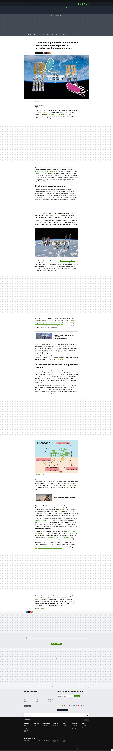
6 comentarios (39, 53)
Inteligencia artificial (50, 699)
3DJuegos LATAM (37, 740)
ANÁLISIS (29, 4)
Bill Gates (34, 34)
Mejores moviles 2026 (36, 686)
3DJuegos (35, 725)
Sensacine (45, 725)
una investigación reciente (57, 263)
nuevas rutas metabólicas (42, 520)
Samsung (37, 699)
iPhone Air (48, 34)
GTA (69, 34)
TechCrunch (61, 509)
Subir (86, 719)
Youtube (86, 4)
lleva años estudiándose (67, 261)
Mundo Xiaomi (26, 732)
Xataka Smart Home (26, 731)
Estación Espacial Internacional (56, 612)
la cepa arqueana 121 (53, 215)
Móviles (25, 697)
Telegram (82, 4)
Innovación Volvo (58, 15)
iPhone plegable (45, 686)
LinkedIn (81, 706)
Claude (56, 686)
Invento (43, 34)
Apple (25, 699)
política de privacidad (73, 698)
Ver (57, 643)
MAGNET (59, 4)
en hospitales (72, 320)
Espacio (40, 612)
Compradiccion (75, 728)
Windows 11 (48, 701)
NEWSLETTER (66, 4)
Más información (65, 749)
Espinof (44, 727)
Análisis (36, 694)
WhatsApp (78, 4)
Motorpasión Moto (66, 727)
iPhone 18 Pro (74, 686)
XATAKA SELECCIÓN (37, 4)
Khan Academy (41, 474)
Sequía (39, 34)
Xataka (25, 725)
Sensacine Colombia (45, 742)
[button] (41, 105)
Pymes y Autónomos (84, 727)
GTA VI (53, 34)
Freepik (42, 608)
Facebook (44, 53)
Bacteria (46, 612)
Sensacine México (46, 740)
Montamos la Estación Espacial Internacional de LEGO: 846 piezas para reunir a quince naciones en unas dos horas (64, 337)
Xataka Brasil (26, 742)
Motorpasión (65, 725)
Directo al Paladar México (56, 741)
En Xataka (55, 333)
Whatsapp (65, 34)
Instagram (84, 4)
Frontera (60, 34)
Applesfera (26, 728)
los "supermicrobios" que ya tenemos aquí (56, 537)
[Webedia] (86, 1)
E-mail (50, 53)
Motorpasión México (65, 741)
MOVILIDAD (52, 4)
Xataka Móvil (26, 727)
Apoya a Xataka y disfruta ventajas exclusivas (77, 710)
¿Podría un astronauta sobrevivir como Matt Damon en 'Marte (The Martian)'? (64, 498)
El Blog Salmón (84, 725)
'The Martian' (61, 359)
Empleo (36, 701)
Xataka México (26, 740)
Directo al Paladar (56, 725)
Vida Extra (35, 727)
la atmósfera (55, 485)
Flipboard (48, 53)
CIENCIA (46, 4)
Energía (36, 697)
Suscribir (77, 696)
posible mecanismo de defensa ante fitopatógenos (49, 324)
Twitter (88, 4)
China (25, 701)
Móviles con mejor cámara (65, 686)
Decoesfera (74, 727)
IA (56, 34)
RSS (76, 706)
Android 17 (52, 686)
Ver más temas (27, 706)
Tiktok (80, 4)
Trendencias (74, 725)
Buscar (87, 715)
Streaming (26, 694)
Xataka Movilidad (49, 697)
